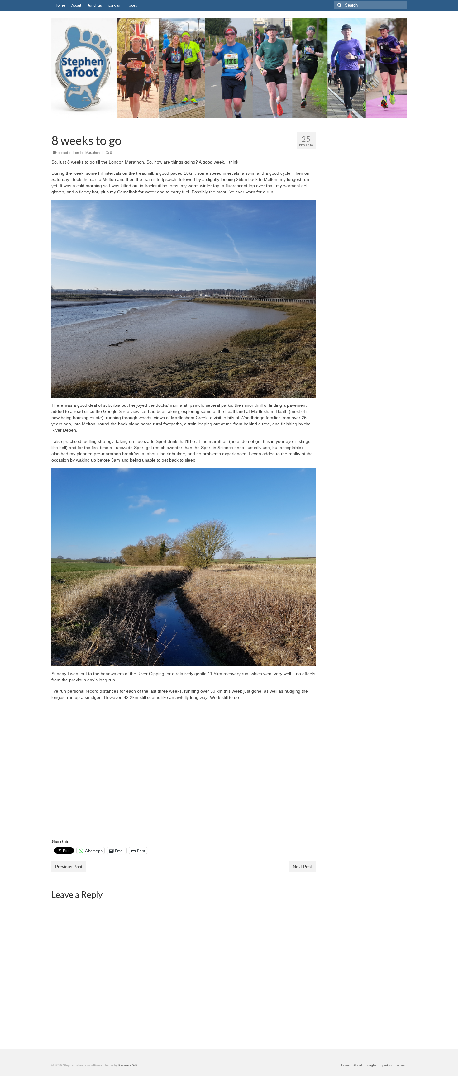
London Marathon (86, 152)
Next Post (302, 866)
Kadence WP (127, 1065)
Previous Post (68, 866)
